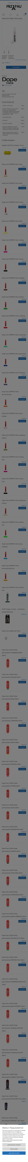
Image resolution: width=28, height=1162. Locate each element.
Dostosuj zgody (14, 1149)
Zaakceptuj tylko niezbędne (14, 1144)
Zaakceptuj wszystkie (14, 1153)
